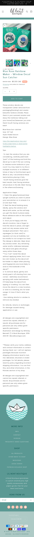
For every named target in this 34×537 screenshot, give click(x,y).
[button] (3, 12)
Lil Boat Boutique (17, 531)
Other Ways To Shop (17, 457)
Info (17, 431)
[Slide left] (3, 63)
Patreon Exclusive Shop (17, 467)
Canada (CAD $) (16, 519)
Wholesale (17, 460)
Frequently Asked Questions (17, 442)
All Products (17, 453)
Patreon (17, 438)
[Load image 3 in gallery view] (24, 63)
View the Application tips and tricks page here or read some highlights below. (15, 143)
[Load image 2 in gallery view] (17, 63)
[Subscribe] (30, 500)
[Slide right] (30, 63)
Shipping (6, 84)
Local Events (17, 464)
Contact (17, 435)
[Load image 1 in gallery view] (9, 63)
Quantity (5, 88)
